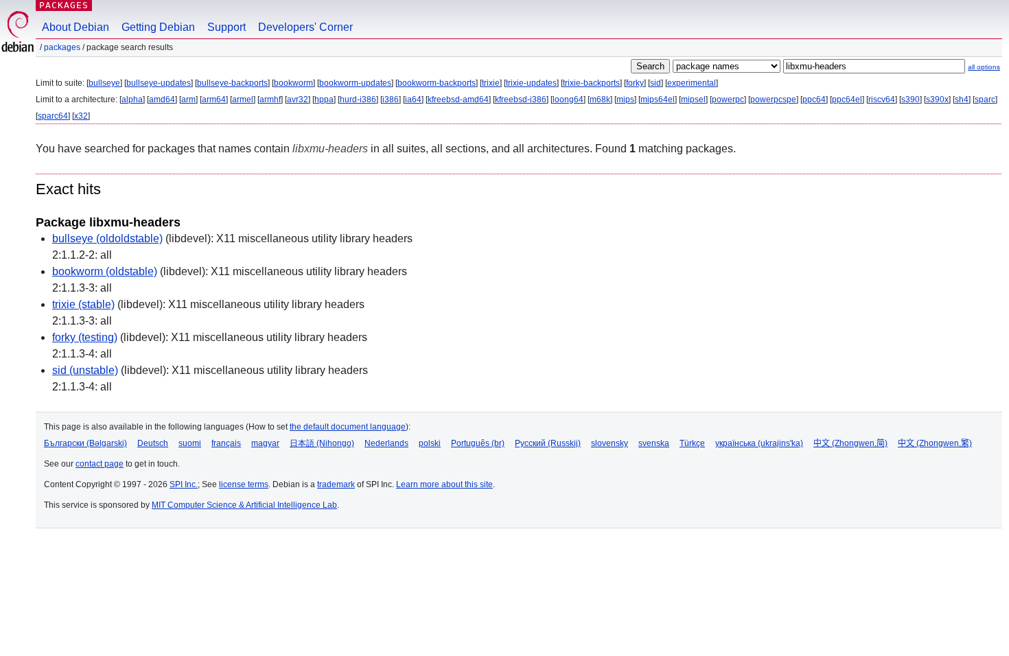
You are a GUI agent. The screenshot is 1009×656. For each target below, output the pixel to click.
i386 (390, 99)
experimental (691, 83)
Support (226, 27)
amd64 (162, 99)
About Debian (75, 27)
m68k (600, 99)
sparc (985, 99)
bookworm (293, 83)
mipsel (693, 99)
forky (635, 83)
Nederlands (386, 443)
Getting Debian (158, 27)
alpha (132, 99)
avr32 (297, 99)
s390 (910, 99)
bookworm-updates (355, 83)
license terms (243, 484)
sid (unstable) (85, 370)
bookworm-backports (436, 83)
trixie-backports (591, 83)
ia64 (413, 99)
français (226, 443)
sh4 (962, 99)
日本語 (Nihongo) (322, 443)
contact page (100, 464)
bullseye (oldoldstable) (107, 238)
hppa (324, 99)
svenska (653, 443)
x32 (81, 116)
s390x (937, 99)
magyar (265, 443)
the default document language (348, 427)
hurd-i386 (358, 99)
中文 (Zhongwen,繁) (935, 443)
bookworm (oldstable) (104, 271)
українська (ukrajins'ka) (759, 443)
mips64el (657, 99)
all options (984, 67)
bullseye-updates (158, 83)
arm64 (214, 99)
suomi (189, 443)
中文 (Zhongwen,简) (850, 443)
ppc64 (814, 99)
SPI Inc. (184, 484)
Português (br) (478, 443)
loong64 (568, 99)
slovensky (609, 443)
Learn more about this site (444, 484)
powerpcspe (773, 99)
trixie (491, 83)
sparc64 (53, 116)
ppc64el (847, 99)
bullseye (104, 83)
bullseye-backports (232, 83)
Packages (64, 5)
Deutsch (152, 443)
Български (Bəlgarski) (85, 443)
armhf (270, 99)
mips (625, 99)
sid (655, 83)
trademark (336, 484)
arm (188, 99)
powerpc (728, 99)
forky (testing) (84, 337)
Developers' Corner (305, 27)
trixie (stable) (83, 304)
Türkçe (692, 443)
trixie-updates (531, 83)
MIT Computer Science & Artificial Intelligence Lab (244, 505)
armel (242, 99)
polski (430, 443)
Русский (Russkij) (548, 443)
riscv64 (881, 99)
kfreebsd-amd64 (458, 99)
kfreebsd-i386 (520, 99)
